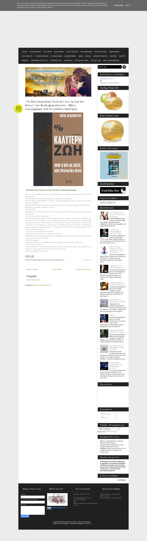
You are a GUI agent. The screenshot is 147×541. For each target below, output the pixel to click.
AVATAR (112, 315)
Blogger (88, 521)
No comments (87, 260)
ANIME (80, 56)
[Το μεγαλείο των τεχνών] (101, 81)
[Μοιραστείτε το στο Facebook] (33, 256)
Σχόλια (105, 417)
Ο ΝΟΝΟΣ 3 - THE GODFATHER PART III (116, 266)
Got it (128, 5)
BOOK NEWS (47, 52)
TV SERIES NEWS (56, 56)
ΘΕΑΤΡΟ (122, 56)
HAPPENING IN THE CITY (39, 60)
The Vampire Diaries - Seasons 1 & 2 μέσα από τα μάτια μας (117, 214)
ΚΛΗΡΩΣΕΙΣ (68, 60)
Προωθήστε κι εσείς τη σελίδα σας (109, 82)
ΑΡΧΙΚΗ (24, 52)
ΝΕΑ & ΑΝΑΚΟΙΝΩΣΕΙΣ (111, 60)
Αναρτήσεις (107, 414)
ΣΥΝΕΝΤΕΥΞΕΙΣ (56, 60)
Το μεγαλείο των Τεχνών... (71, 521)
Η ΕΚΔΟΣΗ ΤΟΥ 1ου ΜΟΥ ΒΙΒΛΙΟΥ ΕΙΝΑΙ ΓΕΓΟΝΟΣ (116, 347)
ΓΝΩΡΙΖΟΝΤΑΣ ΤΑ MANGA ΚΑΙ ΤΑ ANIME (117, 301)
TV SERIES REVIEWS (41, 56)
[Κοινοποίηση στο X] (31, 256)
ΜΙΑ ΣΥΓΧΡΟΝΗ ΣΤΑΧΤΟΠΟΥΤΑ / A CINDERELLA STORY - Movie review (116, 249)
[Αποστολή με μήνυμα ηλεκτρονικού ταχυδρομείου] (26, 256)
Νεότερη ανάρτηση (32, 269)
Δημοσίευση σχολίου (33, 280)
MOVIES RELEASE (101, 52)
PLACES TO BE (96, 60)
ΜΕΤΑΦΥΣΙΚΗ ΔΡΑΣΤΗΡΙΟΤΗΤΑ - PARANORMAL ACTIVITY (116, 365)
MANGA (88, 56)
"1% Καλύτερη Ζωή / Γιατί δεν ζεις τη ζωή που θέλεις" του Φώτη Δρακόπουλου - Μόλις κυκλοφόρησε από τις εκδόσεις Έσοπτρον (54, 105)
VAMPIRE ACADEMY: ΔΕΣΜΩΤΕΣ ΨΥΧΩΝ (116, 331)
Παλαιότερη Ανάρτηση (83, 269)
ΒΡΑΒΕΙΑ (25, 60)
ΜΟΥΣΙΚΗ (113, 56)
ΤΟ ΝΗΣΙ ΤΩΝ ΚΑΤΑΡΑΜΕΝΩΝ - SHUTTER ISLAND (115, 231)
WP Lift (61, 523)
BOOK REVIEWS (35, 52)
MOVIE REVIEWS (86, 52)
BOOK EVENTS (59, 52)
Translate (114, 432)
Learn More (118, 5)
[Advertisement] (73, 30)
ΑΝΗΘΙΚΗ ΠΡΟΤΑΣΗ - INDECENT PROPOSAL (117, 284)
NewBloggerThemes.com (83, 523)
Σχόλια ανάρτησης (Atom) (42, 285)
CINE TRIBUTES (27, 56)
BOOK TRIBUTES (72, 52)
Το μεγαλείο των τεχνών (107, 78)
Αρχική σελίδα (57, 269)
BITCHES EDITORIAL (82, 60)
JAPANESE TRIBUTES (100, 56)
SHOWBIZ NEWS (70, 56)
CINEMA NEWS (114, 52)
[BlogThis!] (28, 256)
